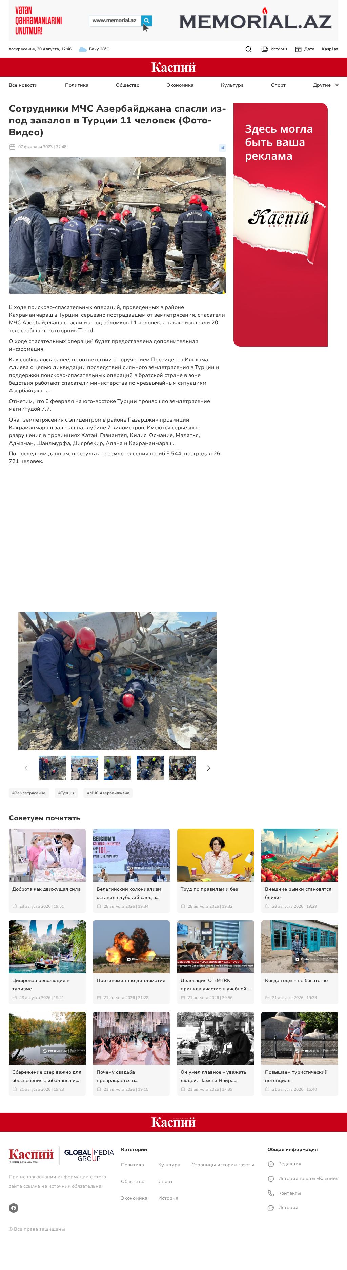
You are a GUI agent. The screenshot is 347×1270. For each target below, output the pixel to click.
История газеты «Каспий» (307, 1178)
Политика (76, 85)
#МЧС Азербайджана (108, 793)
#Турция (66, 793)
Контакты (289, 1193)
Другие (322, 85)
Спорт (278, 85)
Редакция (289, 1164)
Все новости (23, 85)
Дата (309, 49)
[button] (208, 768)
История (279, 49)
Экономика (180, 85)
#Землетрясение (28, 793)
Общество (127, 85)
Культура (232, 85)
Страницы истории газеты (222, 1165)
